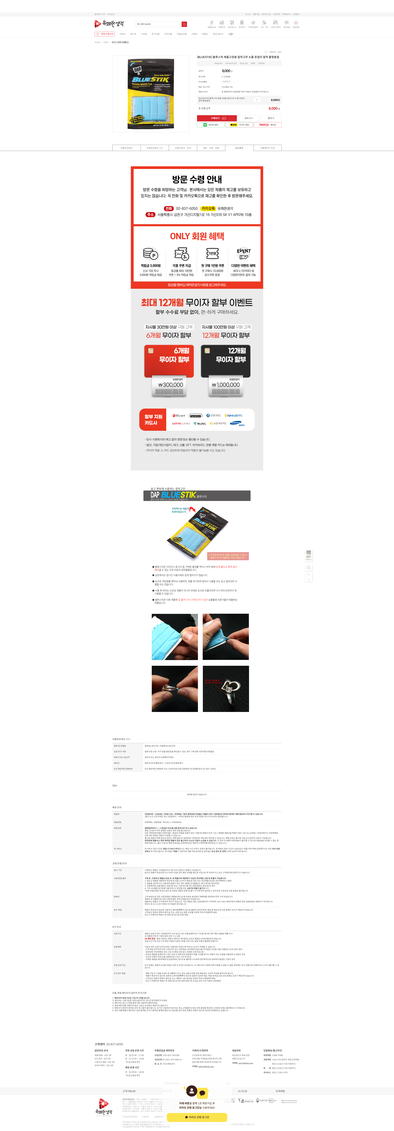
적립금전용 (182, 34)
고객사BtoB (129, 1091)
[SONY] (218, 34)
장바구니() (266, 14)
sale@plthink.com (206, 1066)
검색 (184, 24)
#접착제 (261, 63)
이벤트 (194, 34)
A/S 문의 (239, 148)
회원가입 (256, 14)
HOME (97, 42)
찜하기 (271, 118)
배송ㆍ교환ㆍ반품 (211, 148)
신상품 (144, 34)
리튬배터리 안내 (267, 148)
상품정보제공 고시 (155, 148)
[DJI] (230, 34)
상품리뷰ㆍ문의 (183, 148)
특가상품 (156, 34)
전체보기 (309, 560)
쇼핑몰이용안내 (160, 1117)
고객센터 (296, 14)
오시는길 (110, 14)
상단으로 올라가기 (308, 574)
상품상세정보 (127, 148)
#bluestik (218, 63)
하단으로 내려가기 (308, 579)
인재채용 (280, 1091)
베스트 (133, 34)
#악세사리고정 (231, 63)
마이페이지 (286, 14)
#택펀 (253, 63)
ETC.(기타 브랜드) (120, 42)
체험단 (205, 34)
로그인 (248, 14)
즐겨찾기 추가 (100, 14)
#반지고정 (244, 63)
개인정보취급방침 (129, 1117)
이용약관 (145, 1117)
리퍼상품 (168, 34)
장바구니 (248, 118)
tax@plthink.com (245, 1063)
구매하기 (215, 118)
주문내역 (276, 14)
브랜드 (123, 34)
